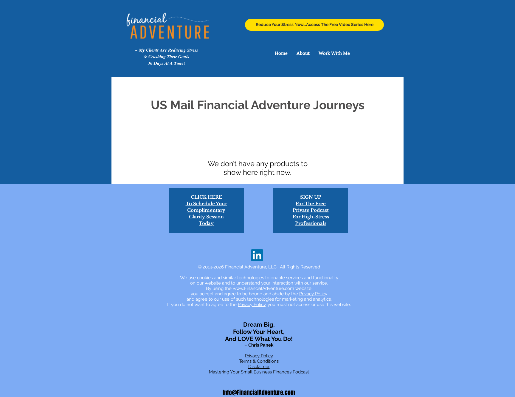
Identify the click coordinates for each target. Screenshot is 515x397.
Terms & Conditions (259, 361)
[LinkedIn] (257, 255)
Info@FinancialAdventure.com (259, 392)
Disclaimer (259, 366)
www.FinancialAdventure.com (263, 288)
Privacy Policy (313, 293)
